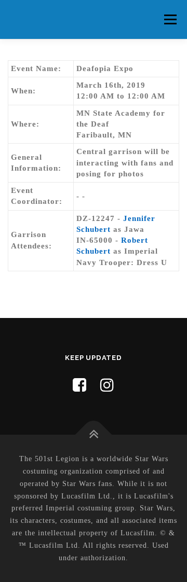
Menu (170, 19)
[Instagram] (107, 385)
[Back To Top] (93, 435)
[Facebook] (80, 385)
